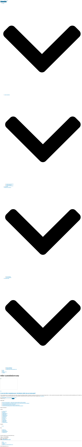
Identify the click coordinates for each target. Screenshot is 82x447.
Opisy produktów (8, 277)
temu (11, 397)
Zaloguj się (4, 429)
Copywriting (6, 186)
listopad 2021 (4, 421)
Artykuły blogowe (9, 184)
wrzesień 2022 (4, 416)
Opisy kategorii (8, 276)
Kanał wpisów (4, 430)
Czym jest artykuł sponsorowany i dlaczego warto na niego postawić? (12, 405)
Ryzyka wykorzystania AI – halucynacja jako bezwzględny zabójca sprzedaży (14, 402)
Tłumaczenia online (9, 368)
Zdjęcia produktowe (9, 367)
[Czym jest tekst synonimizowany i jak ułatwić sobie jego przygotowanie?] (8, 389)
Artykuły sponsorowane (9, 185)
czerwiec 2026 (4, 411)
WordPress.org (4, 432)
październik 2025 (4, 413)
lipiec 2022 (4, 417)
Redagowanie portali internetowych (11, 369)
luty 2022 (3, 418)
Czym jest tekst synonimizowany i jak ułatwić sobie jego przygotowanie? (18, 393)
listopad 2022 (4, 414)
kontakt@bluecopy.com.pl (6, 439)
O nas (3, 370)
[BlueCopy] (4, 0)
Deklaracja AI (4, 371)
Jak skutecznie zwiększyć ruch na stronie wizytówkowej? (11, 404)
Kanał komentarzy (5, 431)
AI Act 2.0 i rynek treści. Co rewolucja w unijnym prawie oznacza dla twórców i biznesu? (15, 403)
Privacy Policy (4, 442)
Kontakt (3, 372)
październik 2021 (4, 422)
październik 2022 (4, 415)
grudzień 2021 (4, 420)
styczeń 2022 (4, 419)
